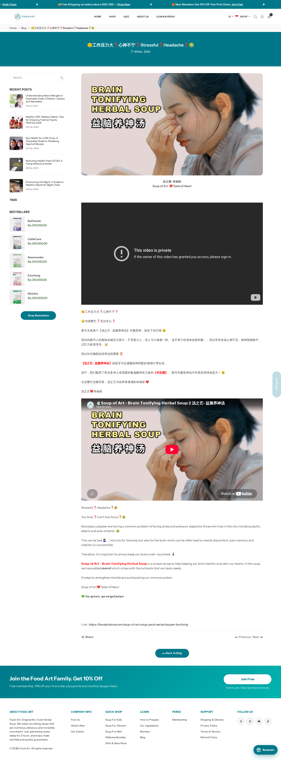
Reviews (145, 731)
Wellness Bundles (115, 737)
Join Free (247, 679)
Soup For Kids (113, 719)
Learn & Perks (165, 16)
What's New (78, 725)
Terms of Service (210, 731)
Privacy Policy (209, 725)
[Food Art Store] (25, 16)
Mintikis (33, 293)
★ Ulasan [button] (277, 384)
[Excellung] (17, 278)
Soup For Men (113, 731)
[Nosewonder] (17, 260)
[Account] (262, 16)
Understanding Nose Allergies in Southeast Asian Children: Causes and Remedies (45, 98)
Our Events (77, 731)
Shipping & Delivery (212, 719)
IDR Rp (244, 16)
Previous (245, 637)
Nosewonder (36, 257)
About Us (143, 16)
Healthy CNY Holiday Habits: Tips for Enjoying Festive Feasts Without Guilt (45, 119)
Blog (24, 27)
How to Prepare (149, 719)
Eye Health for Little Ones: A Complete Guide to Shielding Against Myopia (42, 141)
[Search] (255, 16)
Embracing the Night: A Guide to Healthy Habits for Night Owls (45, 183)
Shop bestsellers (38, 315)
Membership (179, 719)
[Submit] (63, 77)
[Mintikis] (17, 297)
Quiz (126, 16)
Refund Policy (209, 737)
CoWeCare (34, 239)
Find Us (75, 719)
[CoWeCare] (17, 242)
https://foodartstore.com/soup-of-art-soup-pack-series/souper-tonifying (138, 624)
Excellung (34, 275)
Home (98, 16)
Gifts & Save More (116, 743)
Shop (112, 16)
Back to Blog (173, 653)
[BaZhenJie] (17, 224)
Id (230, 16)
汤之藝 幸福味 (172, 181)
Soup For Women (115, 725)
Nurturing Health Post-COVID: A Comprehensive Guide (44, 162)
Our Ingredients (149, 725)
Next (256, 637)
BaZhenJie (34, 221)
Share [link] (89, 637)
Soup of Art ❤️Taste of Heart (172, 186)
